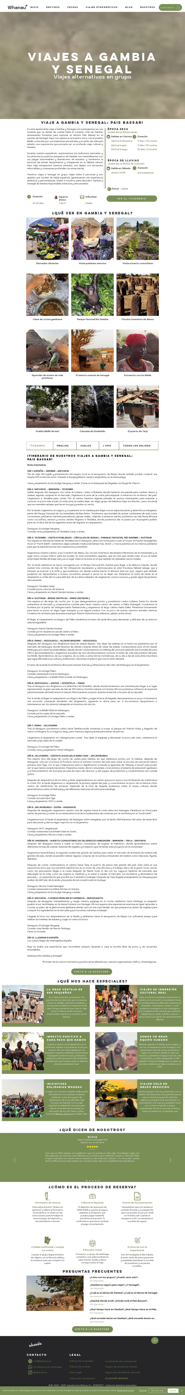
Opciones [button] (143, 1390)
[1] (89, 1180)
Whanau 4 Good (63, 1114)
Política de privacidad (125, 1390)
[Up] (154, 1340)
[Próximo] (170, 1160)
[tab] (39, 445)
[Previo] (15, 1160)
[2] (86, 1180)
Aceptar (173, 1391)
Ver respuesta (96, 1281)
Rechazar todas (157, 1391)
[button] (53, 7)
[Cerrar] (181, 1391)
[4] (95, 1180)
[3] (92, 1180)
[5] (98, 1180)
